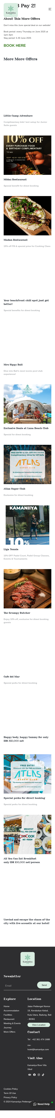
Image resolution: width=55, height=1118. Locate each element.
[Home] (11, 10)
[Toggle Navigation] (50, 9)
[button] (41, 1104)
